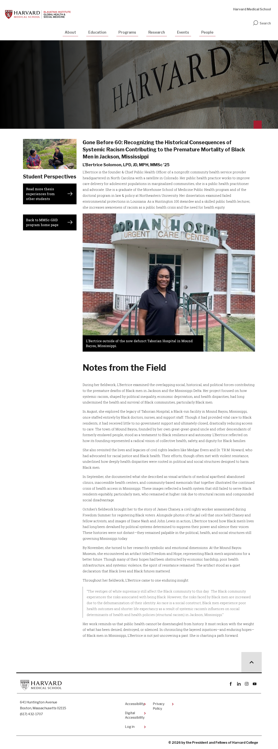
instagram (246, 683)
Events (183, 32)
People (207, 32)
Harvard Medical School (252, 9)
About (70, 32)
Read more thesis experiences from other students (40, 194)
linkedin (238, 683)
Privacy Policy (158, 706)
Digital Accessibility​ (134, 715)
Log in (130, 727)
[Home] (38, 14)
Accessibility (134, 704)
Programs (127, 32)
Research (156, 32)
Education (97, 32)
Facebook (230, 683)
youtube (254, 683)
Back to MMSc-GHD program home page (42, 222)
